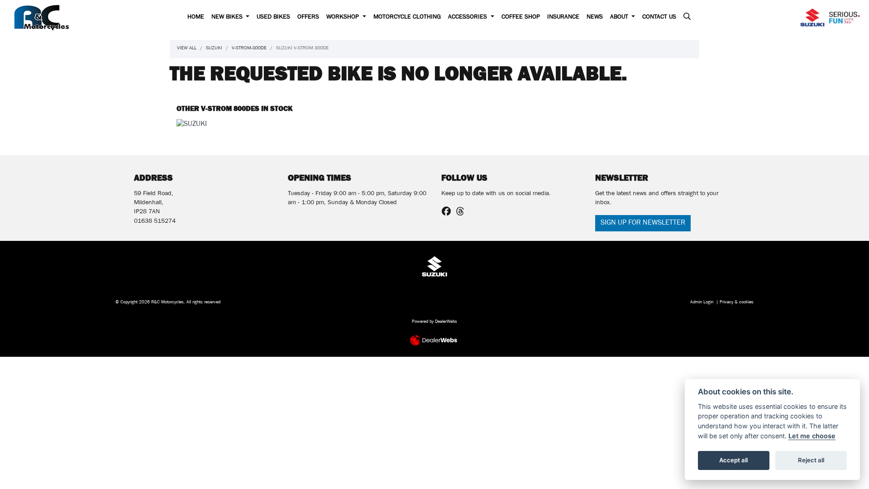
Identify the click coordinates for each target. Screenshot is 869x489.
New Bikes (227, 17)
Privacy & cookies (737, 303)
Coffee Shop (520, 17)
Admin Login (701, 303)
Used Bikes (273, 17)
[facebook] (448, 213)
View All (186, 48)
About (620, 17)
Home (195, 17)
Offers (308, 17)
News (595, 17)
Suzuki (214, 48)
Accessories (468, 17)
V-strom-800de (249, 48)
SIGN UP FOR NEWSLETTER (643, 223)
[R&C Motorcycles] (41, 18)
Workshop (343, 17)
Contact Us (659, 17)
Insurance (563, 17)
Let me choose (812, 436)
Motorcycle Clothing (407, 17)
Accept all (733, 460)
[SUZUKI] (192, 126)
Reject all (811, 460)
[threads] (462, 213)
